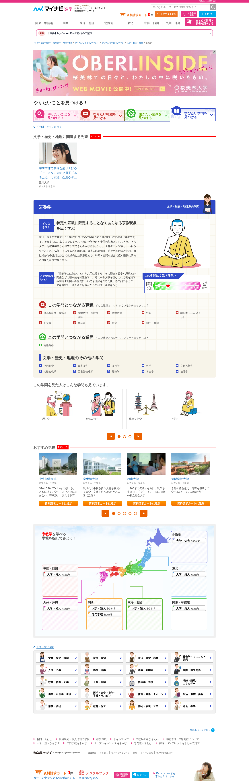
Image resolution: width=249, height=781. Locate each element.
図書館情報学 (85, 371)
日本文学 (83, 365)
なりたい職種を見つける (104, 116)
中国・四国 (151, 23)
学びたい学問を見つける (113, 43)
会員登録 (192, 14)
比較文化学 (50, 371)
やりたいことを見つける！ (87, 43)
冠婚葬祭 (49, 345)
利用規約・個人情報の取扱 (74, 739)
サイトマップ (121, 739)
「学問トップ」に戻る (49, 126)
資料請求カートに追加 (58, 503)
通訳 (148, 312)
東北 (130, 23)
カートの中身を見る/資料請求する (54, 777)
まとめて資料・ (205, 22)
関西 (66, 23)
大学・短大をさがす (48, 743)
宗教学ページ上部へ (200, 730)
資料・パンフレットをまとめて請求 (179, 743)
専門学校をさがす (77, 743)
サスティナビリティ (120, 753)
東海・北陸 (87, 23)
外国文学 (49, 365)
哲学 (148, 365)
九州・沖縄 (173, 23)
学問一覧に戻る (45, 647)
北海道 (108, 23)
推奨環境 (101, 739)
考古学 (150, 371)
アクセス (104, 753)
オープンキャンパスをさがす (110, 743)
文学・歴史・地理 (135, 43)
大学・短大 (188, 540)
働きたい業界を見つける (150, 116)
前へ (111, 436)
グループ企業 (147, 753)
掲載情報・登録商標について (182, 739)
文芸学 (116, 365)
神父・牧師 (152, 323)
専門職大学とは (143, 743)
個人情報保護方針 (164, 753)
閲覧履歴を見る (88, 778)
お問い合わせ (44, 739)
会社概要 (92, 753)
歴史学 (116, 371)
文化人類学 (186, 365)
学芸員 (81, 323)
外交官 (47, 323)
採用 (135, 753)
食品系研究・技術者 (55, 312)
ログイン (208, 14)
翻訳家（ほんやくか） (190, 314)
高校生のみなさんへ (147, 739)
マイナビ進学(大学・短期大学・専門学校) (53, 43)
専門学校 (102, 614)
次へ (138, 436)
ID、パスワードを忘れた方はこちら (165, 775)
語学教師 (117, 312)
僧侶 (114, 323)
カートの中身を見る (166, 14)
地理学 (184, 371)
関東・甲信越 (44, 23)
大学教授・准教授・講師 (89, 314)
